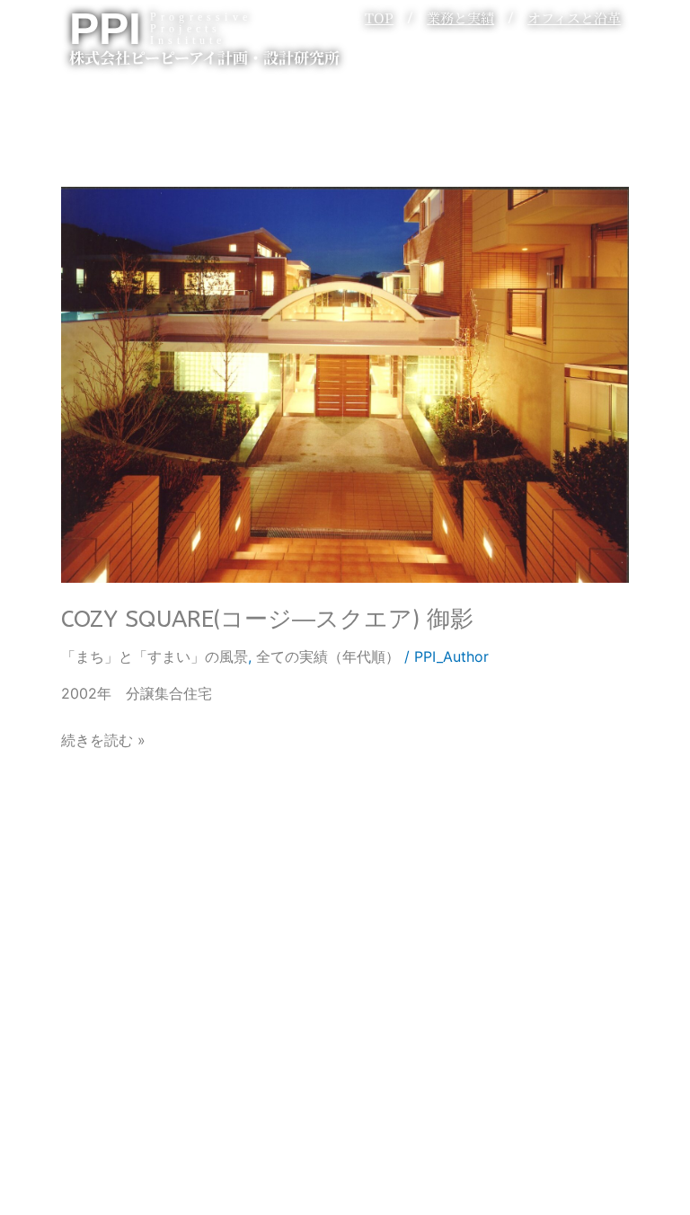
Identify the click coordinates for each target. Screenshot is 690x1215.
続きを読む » (103, 738)
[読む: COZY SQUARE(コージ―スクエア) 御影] (345, 383)
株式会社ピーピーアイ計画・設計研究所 (204, 57)
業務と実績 (460, 17)
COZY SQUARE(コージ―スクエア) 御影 (267, 619)
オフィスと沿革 (574, 17)
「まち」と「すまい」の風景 (154, 656)
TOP (379, 17)
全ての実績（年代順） (328, 656)
